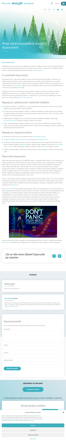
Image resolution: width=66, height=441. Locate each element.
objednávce (23, 144)
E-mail (6, 353)
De (58, 3)
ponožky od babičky (9, 139)
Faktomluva (5, 242)
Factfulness (15, 185)
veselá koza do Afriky (21, 139)
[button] (63, 412)
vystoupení (44, 146)
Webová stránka (8, 360)
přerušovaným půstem (10, 120)
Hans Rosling (9, 189)
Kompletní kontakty (33, 389)
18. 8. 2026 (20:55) (9, 300)
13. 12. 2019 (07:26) (9, 286)
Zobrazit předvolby (33, 435)
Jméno (6, 345)
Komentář (7, 329)
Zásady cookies (33, 438)
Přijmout (33, 425)
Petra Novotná (9, 298)
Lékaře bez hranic (43, 139)
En (56, 3)
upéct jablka (18, 85)
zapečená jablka (37, 70)
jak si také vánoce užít (26, 97)
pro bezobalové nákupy (38, 136)
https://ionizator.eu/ (12, 306)
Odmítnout (33, 430)
